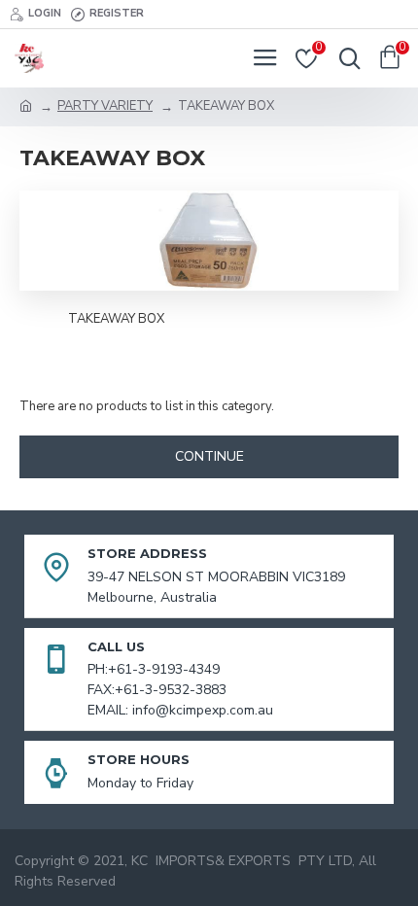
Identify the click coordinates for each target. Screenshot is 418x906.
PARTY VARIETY (105, 106)
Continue (209, 456)
